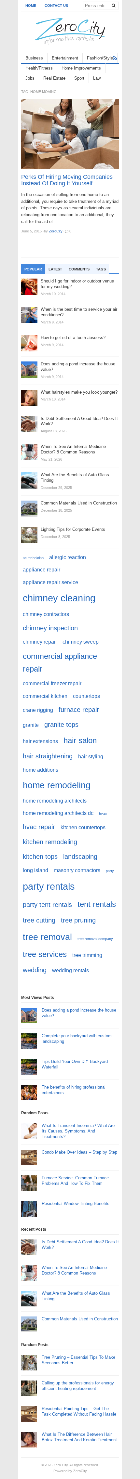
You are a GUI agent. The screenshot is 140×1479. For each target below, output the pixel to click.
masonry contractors (77, 870)
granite (31, 725)
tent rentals (96, 904)
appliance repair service (50, 582)
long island (35, 870)
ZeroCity (80, 1471)
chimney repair (40, 642)
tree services (45, 954)
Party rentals (49, 886)
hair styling (90, 756)
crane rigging (38, 710)
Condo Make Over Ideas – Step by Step (79, 1152)
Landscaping (80, 856)
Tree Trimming (87, 955)
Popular (33, 269)
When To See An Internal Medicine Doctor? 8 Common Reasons (74, 1270)
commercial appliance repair (60, 662)
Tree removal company (95, 939)
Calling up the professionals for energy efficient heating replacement (78, 1386)
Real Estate (54, 78)
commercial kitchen (45, 696)
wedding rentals (70, 970)
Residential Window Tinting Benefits (75, 1203)
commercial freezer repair (52, 683)
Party (110, 871)
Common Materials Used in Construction (80, 1318)
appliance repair (41, 569)
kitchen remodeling (50, 841)
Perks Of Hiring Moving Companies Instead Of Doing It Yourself (67, 180)
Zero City (60, 1465)
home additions (40, 770)
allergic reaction (67, 557)
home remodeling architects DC (58, 813)
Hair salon (80, 740)
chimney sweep (81, 642)
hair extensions (40, 741)
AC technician (33, 558)
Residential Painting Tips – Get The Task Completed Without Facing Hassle (79, 1411)
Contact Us (56, 5)
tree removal (47, 937)
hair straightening (48, 756)
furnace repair (79, 709)
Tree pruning (78, 920)
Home (30, 5)
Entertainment (65, 58)
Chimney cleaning (59, 598)
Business (34, 58)
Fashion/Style (100, 58)
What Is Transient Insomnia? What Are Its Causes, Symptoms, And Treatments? (78, 1131)
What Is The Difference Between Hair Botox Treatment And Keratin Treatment (79, 1437)
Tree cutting (39, 920)
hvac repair (39, 827)
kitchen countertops (83, 827)
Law (97, 78)
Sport (79, 78)
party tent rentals (47, 904)
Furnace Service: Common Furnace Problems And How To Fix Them (75, 1180)
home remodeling (57, 785)
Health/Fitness (39, 68)
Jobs (30, 78)
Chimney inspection (50, 628)
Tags (101, 269)
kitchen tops (40, 856)
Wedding (35, 970)
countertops (86, 696)
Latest (55, 269)
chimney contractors (46, 614)
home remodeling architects (55, 801)
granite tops (61, 724)
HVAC (103, 814)
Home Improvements (81, 68)
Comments (79, 269)
